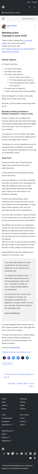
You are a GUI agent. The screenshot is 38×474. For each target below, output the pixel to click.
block (20, 124)
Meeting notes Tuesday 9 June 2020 (14, 34)
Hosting (4, 405)
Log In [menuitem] (29, 2)
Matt (4, 434)
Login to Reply (7, 363)
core (11, 150)
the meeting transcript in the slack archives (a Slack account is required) (18, 50)
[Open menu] (35, 7)
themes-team (26, 352)
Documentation (7, 418)
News (4, 402)
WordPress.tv (7, 425)
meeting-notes (14, 352)
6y (8, 27)
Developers (6, 421)
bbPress (5, 437)
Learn (4, 415)
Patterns (23, 409)
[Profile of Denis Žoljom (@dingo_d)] (4, 27)
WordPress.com (8, 431)
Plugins (22, 405)
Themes (22, 402)
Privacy (4, 409)
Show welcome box (28, 18)
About (4, 399)
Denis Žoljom (12, 26)
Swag (23, 425)
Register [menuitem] (34, 2)
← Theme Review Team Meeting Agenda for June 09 (19, 375)
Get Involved (24, 415)
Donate (23, 421)
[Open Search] (29, 7)
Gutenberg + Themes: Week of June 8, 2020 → (21, 385)
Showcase (23, 399)
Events (22, 418)
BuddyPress (7, 441)
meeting (5, 352)
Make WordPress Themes (12, 12)
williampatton (15, 347)
